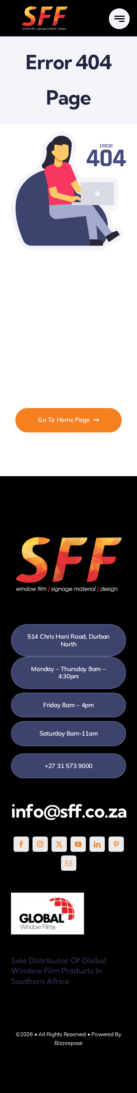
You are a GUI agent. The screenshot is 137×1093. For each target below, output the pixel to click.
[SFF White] (44, 9)
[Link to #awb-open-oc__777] (119, 18)
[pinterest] (116, 844)
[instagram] (40, 844)
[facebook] (21, 844)
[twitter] (59, 844)
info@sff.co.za (69, 811)
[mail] (68, 863)
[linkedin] (97, 844)
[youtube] (78, 844)
